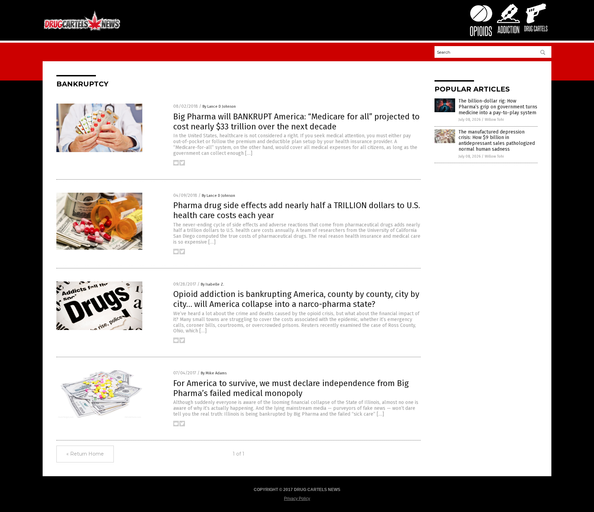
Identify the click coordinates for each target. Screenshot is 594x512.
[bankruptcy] (82, 30)
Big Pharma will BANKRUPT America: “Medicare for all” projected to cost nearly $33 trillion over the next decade (296, 121)
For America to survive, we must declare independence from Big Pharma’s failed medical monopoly (291, 388)
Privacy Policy (297, 498)
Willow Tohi (494, 119)
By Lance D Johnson (219, 106)
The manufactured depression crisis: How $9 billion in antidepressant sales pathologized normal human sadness (497, 140)
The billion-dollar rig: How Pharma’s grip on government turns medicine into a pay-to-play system (498, 107)
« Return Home (85, 454)
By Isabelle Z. (212, 284)
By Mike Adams (214, 373)
